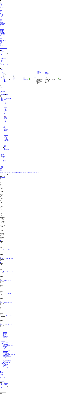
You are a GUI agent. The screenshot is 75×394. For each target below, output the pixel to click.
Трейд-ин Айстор (2, 375)
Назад (5, 102)
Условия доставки (2, 381)
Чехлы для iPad (9, 172)
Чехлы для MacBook (18, 172)
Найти (1, 393)
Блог (0, 371)
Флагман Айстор (2, 374)
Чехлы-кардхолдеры (6, 172)
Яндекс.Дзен (2, 56)
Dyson (4, 123)
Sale (4, 148)
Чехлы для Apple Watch (26, 172)
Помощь (1, 379)
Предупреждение (2, 372)
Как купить (1, 378)
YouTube (2, 55)
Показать (1, 238)
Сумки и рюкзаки (35, 172)
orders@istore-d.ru (2, 164)
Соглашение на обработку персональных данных (5, 377)
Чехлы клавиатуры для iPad (13, 172)
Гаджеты (5, 144)
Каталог (3, 101)
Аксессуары (5, 128)
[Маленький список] (0, 178)
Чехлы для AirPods (22, 172)
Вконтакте (2, 54)
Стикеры (38, 172)
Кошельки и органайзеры (31, 172)
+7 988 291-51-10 (2, 46)
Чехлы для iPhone (2, 172)
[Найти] (0, 2)
